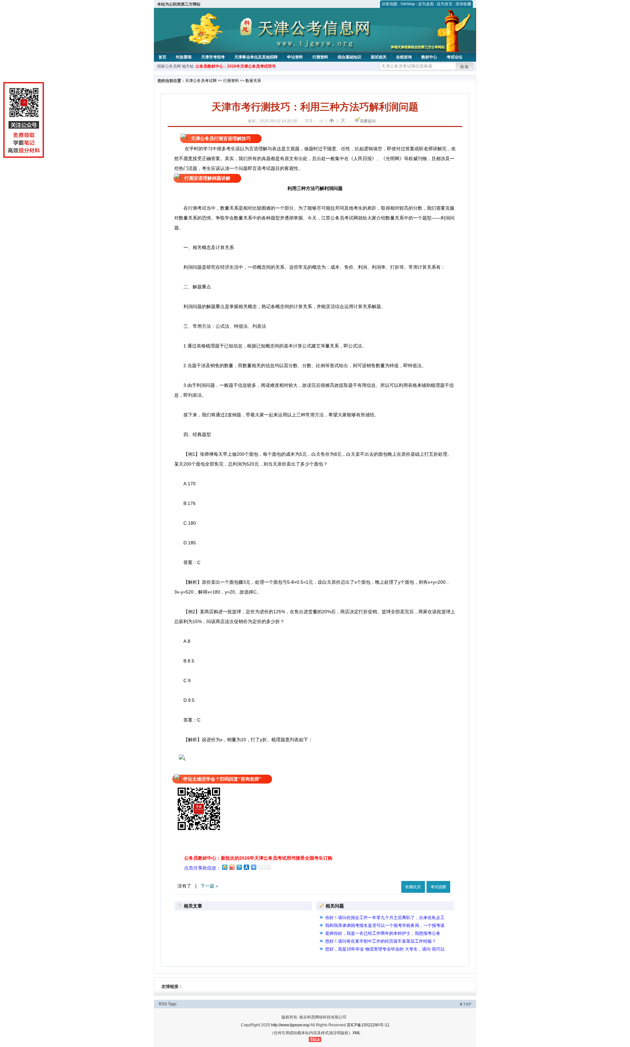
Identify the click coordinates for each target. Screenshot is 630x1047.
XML (356, 1033)
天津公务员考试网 (201, 80)
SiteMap (407, 4)
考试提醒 (438, 887)
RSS (163, 1004)
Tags (172, 1004)
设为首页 (444, 4)
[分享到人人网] (246, 867)
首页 (162, 57)
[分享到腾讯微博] (238, 867)
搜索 (464, 67)
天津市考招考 (213, 57)
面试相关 (379, 57)
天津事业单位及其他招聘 (256, 57)
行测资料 (320, 57)
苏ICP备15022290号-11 (368, 1025)
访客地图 (389, 4)
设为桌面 (426, 4)
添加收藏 (463, 4)
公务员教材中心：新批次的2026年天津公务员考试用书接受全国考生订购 (258, 858)
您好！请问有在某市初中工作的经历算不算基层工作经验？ (380, 941)
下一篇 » (209, 886)
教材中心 (429, 57)
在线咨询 (404, 57)
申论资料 (295, 57)
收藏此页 (413, 887)
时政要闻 (184, 57)
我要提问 (368, 121)
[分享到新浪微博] (231, 867)
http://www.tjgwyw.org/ (290, 1025)
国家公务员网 (169, 66)
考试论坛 (454, 57)
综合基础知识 (349, 57)
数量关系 (253, 80)
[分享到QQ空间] (224, 867)
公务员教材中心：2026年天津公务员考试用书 (236, 66)
